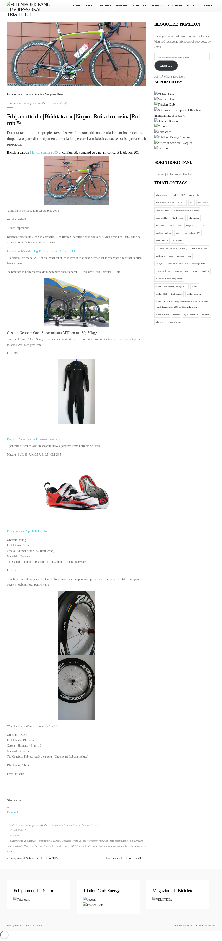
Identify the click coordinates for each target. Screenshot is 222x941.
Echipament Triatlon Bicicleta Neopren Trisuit (35, 94)
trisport (176, 314)
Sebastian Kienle (163, 271)
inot (177, 233)
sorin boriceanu (181, 271)
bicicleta (181, 202)
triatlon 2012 (161, 294)
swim (194, 271)
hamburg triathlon (163, 233)
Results (157, 5)
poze (171, 256)
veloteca (205, 314)
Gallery (121, 5)
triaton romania (162, 314)
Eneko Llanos (175, 225)
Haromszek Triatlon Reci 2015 (125, 858)
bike (191, 202)
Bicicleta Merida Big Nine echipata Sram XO (41, 251)
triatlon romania (194, 294)
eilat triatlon (194, 218)
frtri (203, 225)
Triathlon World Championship (169, 278)
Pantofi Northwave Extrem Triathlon (34, 439)
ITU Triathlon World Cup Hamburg (171, 248)
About (90, 5)
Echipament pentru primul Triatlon (28, 103)
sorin (16, 835)
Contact (206, 5)
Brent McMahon (163, 210)
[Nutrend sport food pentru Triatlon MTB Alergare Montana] (172, 137)
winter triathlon (174, 322)
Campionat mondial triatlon (186, 210)
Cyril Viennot (178, 218)
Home (76, 5)
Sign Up (166, 65)
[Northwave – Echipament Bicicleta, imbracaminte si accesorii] (183, 115)
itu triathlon (178, 240)
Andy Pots (194, 195)
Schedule (139, 5)
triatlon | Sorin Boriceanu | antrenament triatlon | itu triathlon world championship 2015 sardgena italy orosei (182, 304)
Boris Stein (203, 202)
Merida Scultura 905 (44, 152)
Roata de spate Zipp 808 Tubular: (27, 531)
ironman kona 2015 (191, 233)
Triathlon (205, 271)
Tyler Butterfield (191, 314)
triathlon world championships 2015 (171, 286)
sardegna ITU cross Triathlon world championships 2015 (180, 263)
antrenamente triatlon (165, 202)
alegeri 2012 (179, 195)
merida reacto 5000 (199, 248)
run (189, 256)
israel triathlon (162, 240)
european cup (191, 225)
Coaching (175, 5)
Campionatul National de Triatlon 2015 (33, 858)
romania (180, 256)
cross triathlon (162, 218)
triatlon (195, 286)
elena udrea (160, 225)
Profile (105, 5)
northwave (160, 256)
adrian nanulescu (163, 195)
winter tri (160, 322)
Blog (190, 5)
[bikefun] (167, 121)
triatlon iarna (176, 294)
